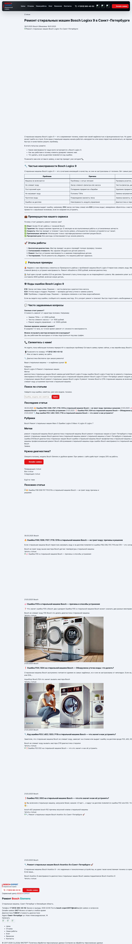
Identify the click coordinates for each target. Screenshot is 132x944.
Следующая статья (32, 474)
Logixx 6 (82, 423)
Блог (50, 6)
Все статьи (28, 471)
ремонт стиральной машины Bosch (38, 434)
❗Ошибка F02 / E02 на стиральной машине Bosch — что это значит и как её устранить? (66, 798)
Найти (55, 397)
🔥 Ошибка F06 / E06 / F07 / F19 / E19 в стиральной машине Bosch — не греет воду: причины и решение (73, 540)
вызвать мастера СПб (52, 743)
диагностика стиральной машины (66, 436)
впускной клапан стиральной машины (72, 810)
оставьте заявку (37, 354)
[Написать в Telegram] (98, 6)
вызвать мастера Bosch (60, 679)
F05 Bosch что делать (52, 613)
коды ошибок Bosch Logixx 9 (95, 374)
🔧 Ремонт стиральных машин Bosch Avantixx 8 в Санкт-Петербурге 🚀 (58, 864)
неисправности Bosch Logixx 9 (36, 377)
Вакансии (58, 6)
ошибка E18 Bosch (31, 439)
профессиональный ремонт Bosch (45, 441)
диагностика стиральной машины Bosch (70, 434)
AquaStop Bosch (30, 679)
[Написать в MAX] (108, 6)
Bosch (35, 26)
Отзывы (30, 6)
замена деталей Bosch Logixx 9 (69, 374)
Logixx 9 (33, 369)
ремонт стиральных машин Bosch (38, 436)
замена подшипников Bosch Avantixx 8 (99, 876)
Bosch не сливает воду (33, 613)
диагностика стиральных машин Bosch (40, 374)
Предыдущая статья (32, 469)
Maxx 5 (55, 423)
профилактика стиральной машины (116, 439)
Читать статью (30, 551)
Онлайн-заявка (121, 6)
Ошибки (62, 423)
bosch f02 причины (48, 810)
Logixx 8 (69, 423)
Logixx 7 (90, 423)
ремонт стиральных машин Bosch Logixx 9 (63, 379)
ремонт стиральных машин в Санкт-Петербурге (107, 434)
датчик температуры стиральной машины (77, 549)
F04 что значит (44, 679)
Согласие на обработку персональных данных (84, 943)
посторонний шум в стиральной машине (66, 377)
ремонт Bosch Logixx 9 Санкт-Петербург (100, 377)
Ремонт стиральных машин (48, 369)
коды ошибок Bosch (98, 441)
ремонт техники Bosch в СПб (93, 379)
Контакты (68, 6)
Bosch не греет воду (32, 549)
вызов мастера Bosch (50, 549)
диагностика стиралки (71, 743)
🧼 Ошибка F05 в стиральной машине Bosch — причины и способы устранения (62, 604)
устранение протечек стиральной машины (53, 382)
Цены (23, 6)
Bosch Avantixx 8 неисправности (37, 876)
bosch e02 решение (32, 810)
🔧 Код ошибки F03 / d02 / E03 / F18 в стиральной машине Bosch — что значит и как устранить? (70, 734)
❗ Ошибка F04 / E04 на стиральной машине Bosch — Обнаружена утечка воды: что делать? (69, 668)
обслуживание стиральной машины (74, 441)
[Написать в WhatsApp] (103, 6)
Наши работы (41, 6)
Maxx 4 (76, 423)
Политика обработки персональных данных (47, 943)
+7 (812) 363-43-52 (54, 352)
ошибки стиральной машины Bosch (86, 439)
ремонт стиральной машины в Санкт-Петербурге (101, 436)
